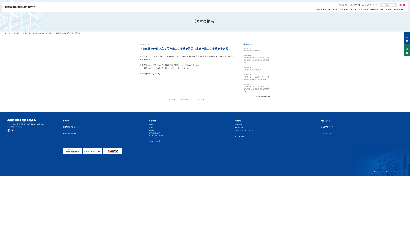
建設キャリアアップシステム (244, 130)
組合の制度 (363, 9)
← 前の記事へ (172, 100)
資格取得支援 (239, 127)
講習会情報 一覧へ (187, 100)
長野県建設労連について (327, 9)
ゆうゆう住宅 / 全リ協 (156, 136)
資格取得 (374, 9)
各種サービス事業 (154, 141)
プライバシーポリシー (328, 133)
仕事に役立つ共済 (154, 133)
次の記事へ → (203, 100)
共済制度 (151, 127)
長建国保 (151, 125)
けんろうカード (154, 138)
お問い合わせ (399, 9)
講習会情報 (26, 33)
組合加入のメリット (348, 9)
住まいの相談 (385, 9)
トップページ (6, 33)
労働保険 (151, 130)
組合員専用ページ (327, 127)
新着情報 (66, 121)
